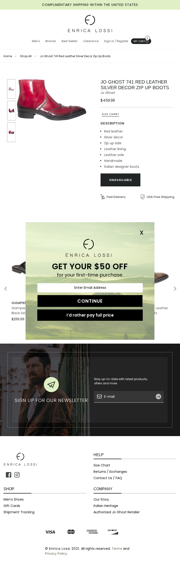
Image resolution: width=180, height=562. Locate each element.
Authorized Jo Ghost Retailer (117, 512)
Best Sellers (70, 41)
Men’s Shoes (14, 499)
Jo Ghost (108, 92)
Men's (36, 41)
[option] (51, 100)
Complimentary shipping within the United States (90, 4)
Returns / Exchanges (110, 471)
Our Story (101, 499)
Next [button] (175, 288)
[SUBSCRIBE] (160, 407)
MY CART (141, 40)
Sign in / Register (116, 41)
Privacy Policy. (56, 553)
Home (8, 56)
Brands (50, 41)
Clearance (90, 41)
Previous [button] (5, 288)
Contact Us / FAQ (108, 478)
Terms (117, 548)
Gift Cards (12, 505)
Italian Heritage (106, 505)
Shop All (26, 56)
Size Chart (110, 114)
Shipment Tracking (19, 512)
